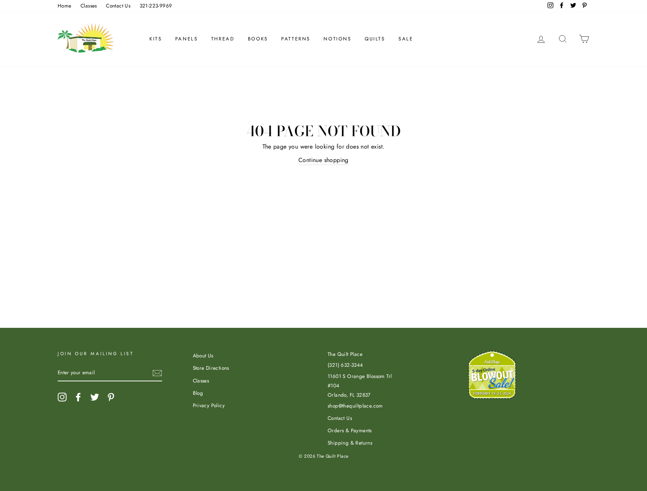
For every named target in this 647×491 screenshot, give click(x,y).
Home (65, 5)
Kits (155, 38)
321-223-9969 (156, 5)
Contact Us (118, 5)
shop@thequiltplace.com (355, 405)
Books (258, 38)
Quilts (375, 38)
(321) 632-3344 (345, 365)
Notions (337, 38)
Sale (405, 38)
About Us (203, 355)
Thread (223, 38)
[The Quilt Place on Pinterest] (110, 397)
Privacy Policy (209, 405)
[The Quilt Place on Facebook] (78, 397)
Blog (198, 393)
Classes (89, 5)
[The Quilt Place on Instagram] (62, 397)
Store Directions (211, 368)
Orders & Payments (350, 430)
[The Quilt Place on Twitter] (94, 397)
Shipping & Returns (350, 442)
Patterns (295, 38)
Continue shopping (323, 160)
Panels (186, 38)
